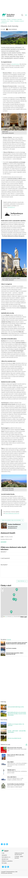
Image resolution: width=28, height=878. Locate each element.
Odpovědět (3, 542)
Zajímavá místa (5, 21)
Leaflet (5, 616)
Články (8, 19)
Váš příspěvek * (4, 564)
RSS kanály (4, 863)
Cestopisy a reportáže (17, 19)
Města (11, 21)
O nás (3, 853)
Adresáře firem (5, 859)
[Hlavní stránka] (8, 15)
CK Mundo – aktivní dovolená (19, 857)
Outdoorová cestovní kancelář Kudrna (19, 854)
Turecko (9, 639)
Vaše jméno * (4, 551)
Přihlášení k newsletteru (7, 861)
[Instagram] (4, 844)
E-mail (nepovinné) (5, 558)
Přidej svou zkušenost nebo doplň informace (11, 520)
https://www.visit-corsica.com (12, 513)
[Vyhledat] (22, 15)
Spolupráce (4, 855)
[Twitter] (7, 844)
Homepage (3, 19)
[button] (11, 612)
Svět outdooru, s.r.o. (6, 857)
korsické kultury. (16, 64)
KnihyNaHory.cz (11, 207)
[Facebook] (2, 844)
